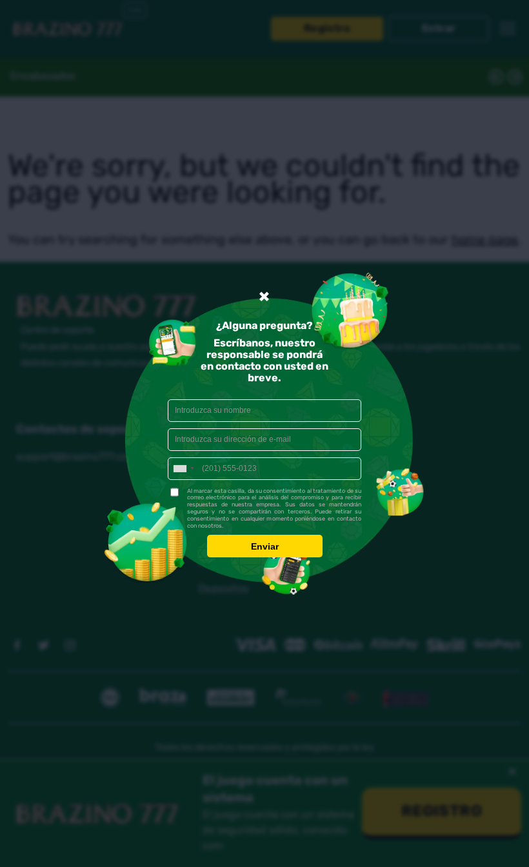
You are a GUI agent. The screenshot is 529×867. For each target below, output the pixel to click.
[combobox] (183, 468)
